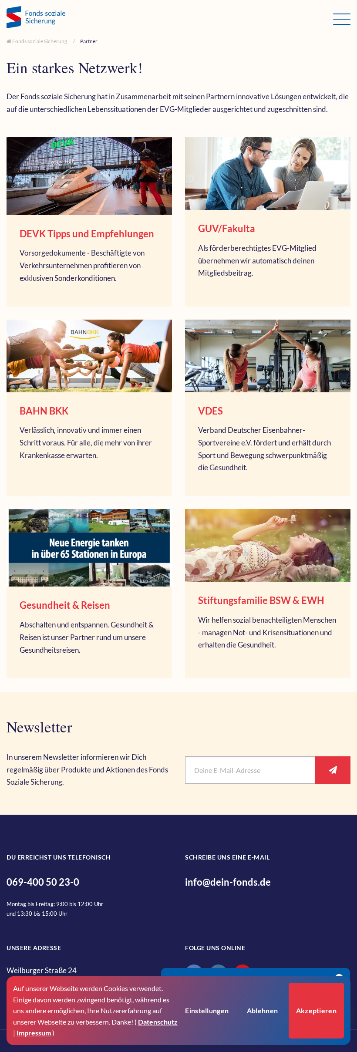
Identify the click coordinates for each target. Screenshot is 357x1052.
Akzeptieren (316, 1010)
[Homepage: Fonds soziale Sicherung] (170, 18)
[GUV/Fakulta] (267, 221)
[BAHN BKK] (89, 408)
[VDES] (267, 408)
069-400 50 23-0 (43, 882)
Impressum (34, 1032)
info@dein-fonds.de (228, 882)
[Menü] (341, 19)
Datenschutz (158, 1022)
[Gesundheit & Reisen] (89, 593)
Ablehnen (262, 1010)
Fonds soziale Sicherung (39, 41)
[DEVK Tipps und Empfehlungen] (89, 221)
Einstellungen (207, 1010)
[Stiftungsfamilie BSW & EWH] (267, 593)
